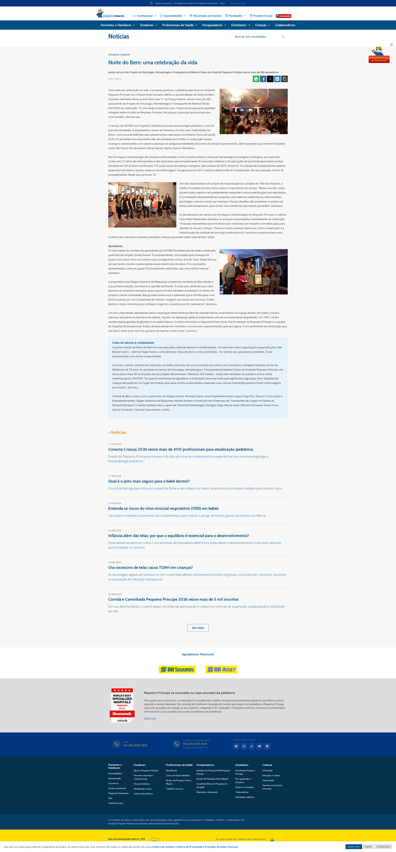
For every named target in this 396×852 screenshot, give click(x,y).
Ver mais (198, 628)
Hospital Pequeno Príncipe (110, 14)
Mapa (154, 841)
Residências (171, 770)
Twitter (270, 79)
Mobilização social (142, 788)
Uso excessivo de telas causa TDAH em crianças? (150, 567)
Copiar (284, 79)
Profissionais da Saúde (179, 764)
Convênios (113, 783)
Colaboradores (285, 25)
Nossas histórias (142, 783)
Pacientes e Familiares (116, 25)
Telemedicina (241, 792)
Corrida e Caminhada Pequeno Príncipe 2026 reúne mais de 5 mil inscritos (173, 599)
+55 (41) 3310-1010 (135, 745)
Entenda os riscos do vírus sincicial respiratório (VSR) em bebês (163, 508)
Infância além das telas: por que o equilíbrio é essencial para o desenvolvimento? (178, 535)
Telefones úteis (115, 803)
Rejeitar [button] (368, 846)
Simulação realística (244, 797)
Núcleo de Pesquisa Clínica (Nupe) (212, 778)
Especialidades (173, 15)
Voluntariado (268, 780)
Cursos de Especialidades (178, 775)
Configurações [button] (383, 846)
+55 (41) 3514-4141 (195, 744)
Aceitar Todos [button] (353, 846)
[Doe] (283, 15)
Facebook (263, 79)
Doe (379, 54)
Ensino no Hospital (244, 787)
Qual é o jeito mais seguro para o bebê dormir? (149, 481)
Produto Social (262, 15)
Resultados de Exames (207, 15)
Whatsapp (256, 79)
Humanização (114, 778)
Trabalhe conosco (174, 788)
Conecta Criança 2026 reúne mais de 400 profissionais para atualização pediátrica (180, 449)
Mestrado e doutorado (207, 792)
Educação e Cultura (271, 775)
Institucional (145, 15)
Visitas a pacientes (117, 788)
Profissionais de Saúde (178, 25)
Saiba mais (150, 718)
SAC (110, 798)
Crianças (261, 25)
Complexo (113, 54)
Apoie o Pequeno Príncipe (146, 770)
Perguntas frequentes (118, 793)
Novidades (235, 15)
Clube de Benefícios (143, 793)
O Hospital (267, 770)
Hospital (125, 54)
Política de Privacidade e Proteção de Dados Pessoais (207, 846)
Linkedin (277, 79)
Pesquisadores (212, 25)
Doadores (147, 25)
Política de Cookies (163, 846)
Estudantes (239, 25)
